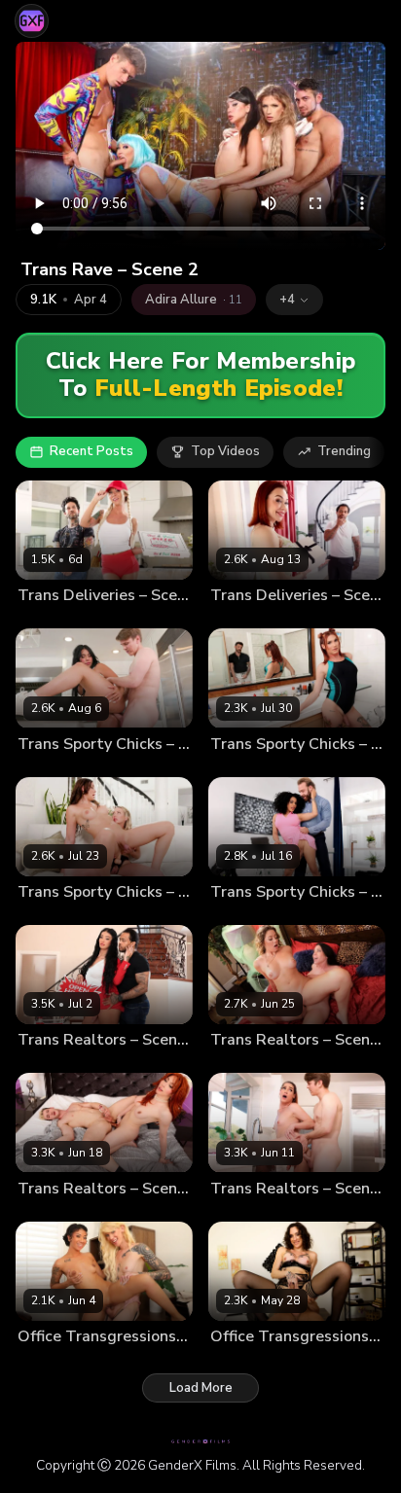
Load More (201, 1388)
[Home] (32, 21)
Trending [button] (344, 451)
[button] (294, 299)
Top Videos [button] (225, 451)
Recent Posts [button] (91, 451)
